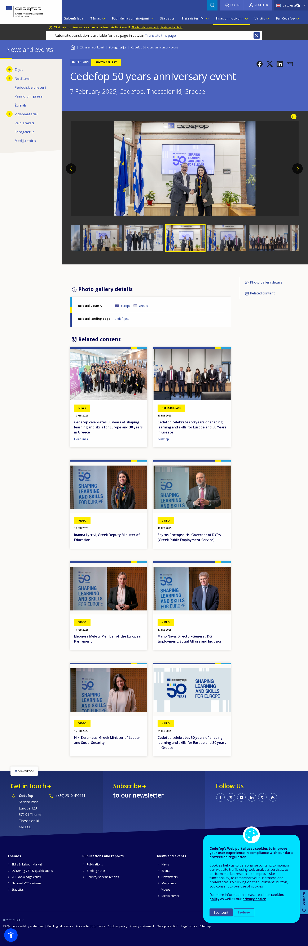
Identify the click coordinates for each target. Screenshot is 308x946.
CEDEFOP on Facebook (220, 797)
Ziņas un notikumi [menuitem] (229, 18)
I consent (221, 912)
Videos (165, 889)
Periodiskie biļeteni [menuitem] (30, 87)
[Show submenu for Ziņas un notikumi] (246, 18)
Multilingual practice (60, 926)
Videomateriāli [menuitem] (26, 114)
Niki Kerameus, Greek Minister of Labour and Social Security (107, 740)
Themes (14, 856)
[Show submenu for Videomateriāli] (9, 114)
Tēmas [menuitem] (95, 18)
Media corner (170, 896)
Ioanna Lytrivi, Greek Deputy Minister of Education (107, 537)
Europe (126, 306)
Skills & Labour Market (27, 864)
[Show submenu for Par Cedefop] (297, 18)
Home (72, 46)
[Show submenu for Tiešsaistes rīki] (207, 18)
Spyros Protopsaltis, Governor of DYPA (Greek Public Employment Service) (189, 537)
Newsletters (169, 877)
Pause (293, 116)
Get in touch (28, 786)
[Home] (27, 12)
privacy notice (254, 899)
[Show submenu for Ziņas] (9, 69)
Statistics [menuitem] (167, 18)
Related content (262, 293)
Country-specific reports (103, 877)
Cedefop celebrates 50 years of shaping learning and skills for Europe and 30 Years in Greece (192, 427)
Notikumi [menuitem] (22, 78)
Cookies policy (117, 926)
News (165, 864)
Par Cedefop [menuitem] (285, 18)
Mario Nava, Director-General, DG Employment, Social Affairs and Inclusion (190, 639)
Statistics (18, 889)
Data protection (167, 926)
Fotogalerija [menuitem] (24, 132)
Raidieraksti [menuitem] (24, 123)
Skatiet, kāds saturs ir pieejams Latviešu (157, 27)
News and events (171, 856)
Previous (71, 168)
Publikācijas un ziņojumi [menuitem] (130, 18)
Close (257, 35)
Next (297, 168)
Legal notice (189, 926)
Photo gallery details (266, 282)
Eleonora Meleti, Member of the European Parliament (108, 639)
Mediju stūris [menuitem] (25, 140)
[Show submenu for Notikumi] (9, 78)
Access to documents (90, 926)
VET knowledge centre (27, 877)
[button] (259, 64)
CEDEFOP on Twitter (231, 797)
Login (234, 5)
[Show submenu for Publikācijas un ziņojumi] (151, 18)
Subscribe (127, 786)
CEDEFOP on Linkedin (252, 797)
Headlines (81, 439)
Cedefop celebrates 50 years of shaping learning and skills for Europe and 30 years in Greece (108, 427)
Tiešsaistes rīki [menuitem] (192, 18)
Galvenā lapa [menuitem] (73, 18)
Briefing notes (96, 871)
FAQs (6, 926)
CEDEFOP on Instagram (262, 797)
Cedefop (163, 439)
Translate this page (160, 35)
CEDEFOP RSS (273, 797)
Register (261, 5)
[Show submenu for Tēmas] (103, 18)
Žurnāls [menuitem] (21, 105)
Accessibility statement (28, 926)
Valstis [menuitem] (260, 18)
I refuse (244, 912)
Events (165, 871)
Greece (144, 306)
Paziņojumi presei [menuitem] (29, 96)
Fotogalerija (117, 47)
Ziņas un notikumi (92, 47)
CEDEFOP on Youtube (241, 797)
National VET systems (26, 883)
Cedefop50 (122, 319)
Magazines (168, 883)
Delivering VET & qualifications (32, 871)
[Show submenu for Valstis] (267, 18)
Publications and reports (103, 856)
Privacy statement (142, 926)
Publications (95, 864)
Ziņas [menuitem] (19, 69)
